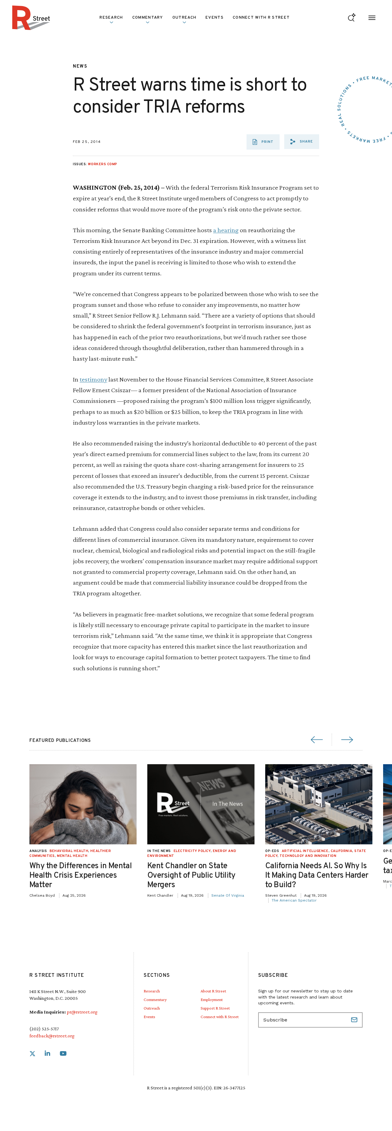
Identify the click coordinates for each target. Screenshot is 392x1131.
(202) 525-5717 (44, 1028)
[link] (32, 1053)
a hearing (226, 230)
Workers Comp (102, 164)
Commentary (155, 999)
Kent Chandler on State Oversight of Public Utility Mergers (191, 875)
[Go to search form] (352, 18)
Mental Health (72, 856)
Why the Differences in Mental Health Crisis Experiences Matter (80, 875)
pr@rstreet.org (82, 1011)
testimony (93, 379)
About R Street (213, 990)
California (341, 851)
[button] (301, 141)
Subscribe (355, 1020)
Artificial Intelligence (305, 851)
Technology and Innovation (308, 856)
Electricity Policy (192, 851)
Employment (212, 999)
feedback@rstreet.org (51, 1035)
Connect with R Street (261, 17)
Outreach (184, 17)
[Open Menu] (372, 18)
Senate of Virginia (227, 895)
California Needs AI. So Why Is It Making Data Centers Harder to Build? (316, 875)
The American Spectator (294, 900)
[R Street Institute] (31, 18)
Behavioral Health (69, 851)
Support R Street (215, 1008)
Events (214, 17)
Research (152, 990)
